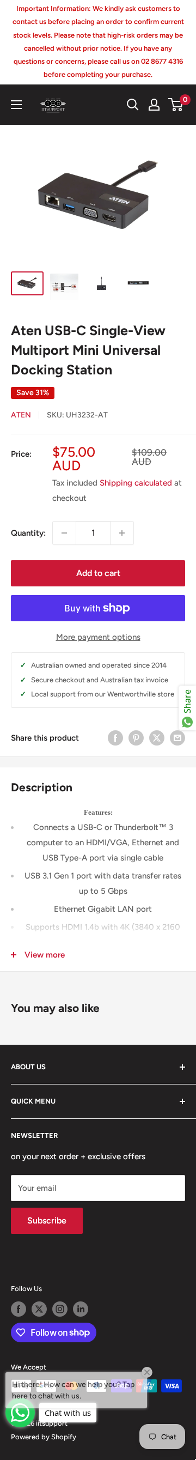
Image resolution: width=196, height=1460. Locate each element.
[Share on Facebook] (115, 738)
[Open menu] (16, 104)
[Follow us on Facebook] (18, 1309)
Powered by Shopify (43, 1437)
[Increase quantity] (122, 533)
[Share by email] (177, 738)
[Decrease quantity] (64, 533)
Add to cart (98, 573)
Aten (21, 415)
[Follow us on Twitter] (39, 1309)
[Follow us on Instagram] (60, 1309)
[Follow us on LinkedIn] (80, 1309)
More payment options (98, 637)
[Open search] (133, 105)
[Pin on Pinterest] (136, 738)
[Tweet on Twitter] (156, 738)
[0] (176, 104)
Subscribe (46, 1220)
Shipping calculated (136, 483)
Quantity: (28, 533)
